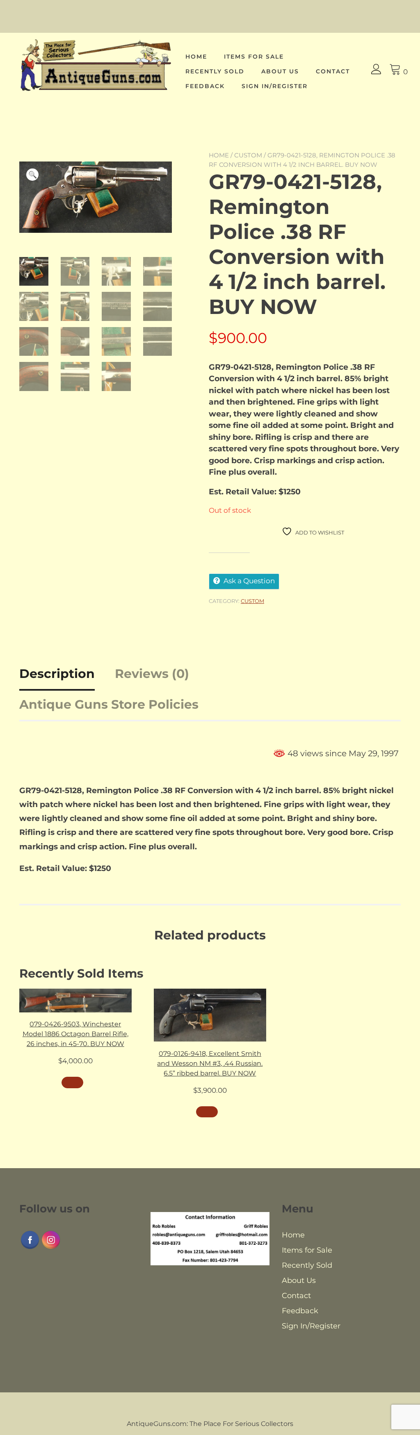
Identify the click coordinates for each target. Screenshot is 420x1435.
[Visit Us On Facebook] (29, 1248)
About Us (280, 71)
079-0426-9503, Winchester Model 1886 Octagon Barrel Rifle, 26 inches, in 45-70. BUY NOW (75, 1034)
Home (196, 56)
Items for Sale (254, 56)
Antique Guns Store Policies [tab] (109, 704)
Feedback (205, 86)
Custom (248, 155)
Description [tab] (57, 673)
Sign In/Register (275, 86)
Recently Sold (214, 71)
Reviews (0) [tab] (152, 673)
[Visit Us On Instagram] (50, 1248)
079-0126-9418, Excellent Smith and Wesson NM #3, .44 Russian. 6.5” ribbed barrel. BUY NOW (209, 1063)
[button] (32, 174)
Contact (333, 71)
